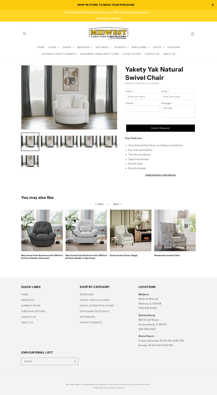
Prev (101, 204)
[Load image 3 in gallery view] (69, 142)
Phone (130, 103)
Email (165, 91)
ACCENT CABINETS (91, 322)
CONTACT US (28, 316)
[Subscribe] (74, 361)
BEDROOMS (87, 294)
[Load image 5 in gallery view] (108, 142)
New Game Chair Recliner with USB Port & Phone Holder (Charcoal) (42, 256)
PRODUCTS (27, 300)
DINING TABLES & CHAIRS (94, 300)
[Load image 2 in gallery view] (50, 142)
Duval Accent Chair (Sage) (124, 255)
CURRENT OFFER (31, 305)
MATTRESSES (87, 316)
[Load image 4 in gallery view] (89, 142)
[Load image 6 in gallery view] (30, 161)
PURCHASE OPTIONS (33, 311)
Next (116, 204)
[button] (24, 33)
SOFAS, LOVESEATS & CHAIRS (97, 305)
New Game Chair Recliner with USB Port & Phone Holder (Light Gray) (86, 256)
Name (130, 91)
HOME (24, 294)
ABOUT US (27, 322)
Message (167, 103)
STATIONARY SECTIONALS (94, 311)
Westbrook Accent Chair (167, 255)
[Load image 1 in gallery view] (30, 142)
